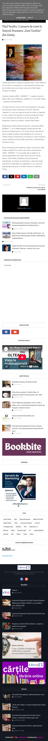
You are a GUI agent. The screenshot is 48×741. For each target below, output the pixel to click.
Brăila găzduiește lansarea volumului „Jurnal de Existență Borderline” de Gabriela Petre (28, 224)
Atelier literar (7, 523)
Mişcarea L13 (34, 527)
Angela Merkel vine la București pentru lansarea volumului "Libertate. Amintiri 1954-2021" (28, 247)
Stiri (12, 534)
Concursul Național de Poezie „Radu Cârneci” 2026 (27, 727)
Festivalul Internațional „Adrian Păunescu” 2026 (28, 694)
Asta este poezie (25, 519)
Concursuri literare (26, 523)
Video (31, 534)
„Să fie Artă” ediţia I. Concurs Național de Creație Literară (29, 706)
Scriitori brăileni (38, 530)
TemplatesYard (22, 737)
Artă (15, 519)
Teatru (18, 534)
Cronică (37, 523)
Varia (25, 534)
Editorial (18, 527)
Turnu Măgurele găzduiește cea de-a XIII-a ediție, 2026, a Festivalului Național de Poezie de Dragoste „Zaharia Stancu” (28, 405)
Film (25, 527)
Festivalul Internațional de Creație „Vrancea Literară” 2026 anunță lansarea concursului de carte (27, 428)
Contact (14, 590)
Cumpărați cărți (8, 527)
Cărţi (15, 523)
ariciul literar (7, 519)
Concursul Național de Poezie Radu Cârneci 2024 (28, 613)
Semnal (5, 534)
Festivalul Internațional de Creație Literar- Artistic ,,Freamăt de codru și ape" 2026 (26, 716)
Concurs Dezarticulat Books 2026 (23, 416)
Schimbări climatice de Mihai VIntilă (24, 382)
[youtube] (15, 332)
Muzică (5, 530)
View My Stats (7, 556)
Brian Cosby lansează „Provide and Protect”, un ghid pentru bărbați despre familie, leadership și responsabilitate (28, 235)
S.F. (30, 530)
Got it (30, 18)
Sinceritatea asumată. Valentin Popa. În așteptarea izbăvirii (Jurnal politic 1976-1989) (27, 393)
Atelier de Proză (38, 519)
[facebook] (6, 332)
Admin (28, 208)
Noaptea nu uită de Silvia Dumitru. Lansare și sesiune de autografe (27, 625)
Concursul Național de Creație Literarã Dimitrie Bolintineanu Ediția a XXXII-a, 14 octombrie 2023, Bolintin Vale (28, 603)
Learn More (21, 18)
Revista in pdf (22, 530)
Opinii (13, 530)
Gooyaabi (40, 737)
